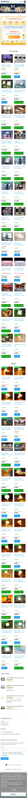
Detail (17, 76)
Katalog (2, 721)
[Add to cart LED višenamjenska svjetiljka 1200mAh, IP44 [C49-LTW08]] (6, 356)
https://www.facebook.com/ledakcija (11, 734)
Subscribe (4, 758)
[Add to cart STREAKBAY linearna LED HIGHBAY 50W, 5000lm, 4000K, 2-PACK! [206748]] (18, 127)
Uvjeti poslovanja (5, 723)
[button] (2, 9)
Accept (13, 794)
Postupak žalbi (4, 725)
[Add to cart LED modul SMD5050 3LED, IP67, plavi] (18, 668)
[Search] (17, 1)
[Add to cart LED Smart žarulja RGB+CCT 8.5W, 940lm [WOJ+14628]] (6, 566)
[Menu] (24, 1)
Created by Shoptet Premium (15, 765)
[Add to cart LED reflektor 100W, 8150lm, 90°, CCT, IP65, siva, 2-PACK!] (6, 127)
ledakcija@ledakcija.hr (8, 732)
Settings (13, 789)
